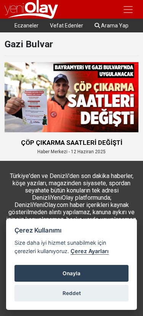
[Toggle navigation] (128, 9)
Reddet (72, 293)
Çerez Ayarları (90, 251)
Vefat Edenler (66, 25)
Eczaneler (26, 25)
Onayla (71, 273)
